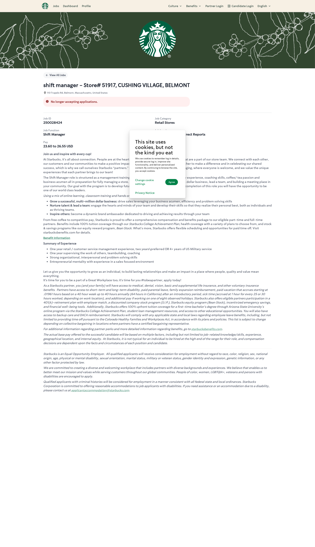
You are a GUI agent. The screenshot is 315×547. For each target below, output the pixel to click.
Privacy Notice (145, 193)
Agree (171, 182)
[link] (45, 6)
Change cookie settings (144, 182)
